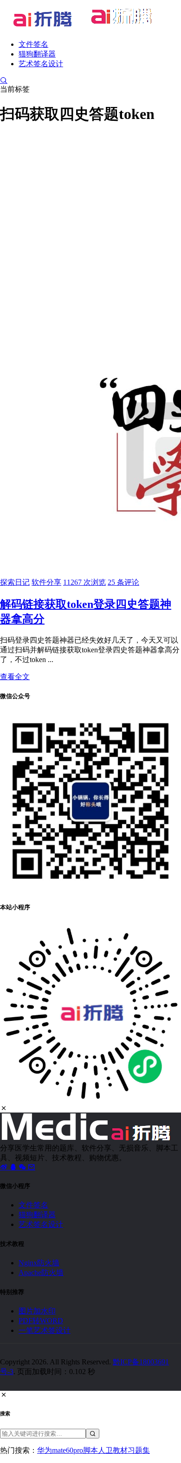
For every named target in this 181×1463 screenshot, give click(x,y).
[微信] (23, 1167)
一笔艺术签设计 (45, 1330)
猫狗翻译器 (37, 54)
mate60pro (67, 1450)
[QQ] (14, 1167)
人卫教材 (113, 1450)
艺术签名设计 (41, 64)
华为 (44, 1450)
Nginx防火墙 (39, 1263)
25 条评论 (123, 582)
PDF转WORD (41, 1321)
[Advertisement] (90, 225)
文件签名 (33, 44)
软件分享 (46, 582)
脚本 (90, 1450)
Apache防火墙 (41, 1272)
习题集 (139, 1450)
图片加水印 (37, 1311)
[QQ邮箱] (31, 1167)
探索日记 (15, 582)
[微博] (4, 1167)
